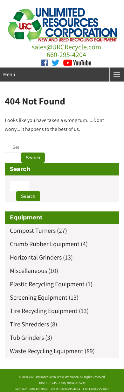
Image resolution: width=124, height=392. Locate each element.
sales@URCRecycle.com (66, 46)
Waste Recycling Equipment (46, 351)
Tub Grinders (27, 337)
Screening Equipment (38, 297)
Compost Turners (33, 230)
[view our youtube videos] (77, 62)
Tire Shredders (29, 324)
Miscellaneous (28, 271)
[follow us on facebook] (44, 62)
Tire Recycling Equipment (44, 311)
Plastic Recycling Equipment (47, 284)
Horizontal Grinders (36, 257)
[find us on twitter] (55, 62)
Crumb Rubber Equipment (44, 244)
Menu (9, 74)
